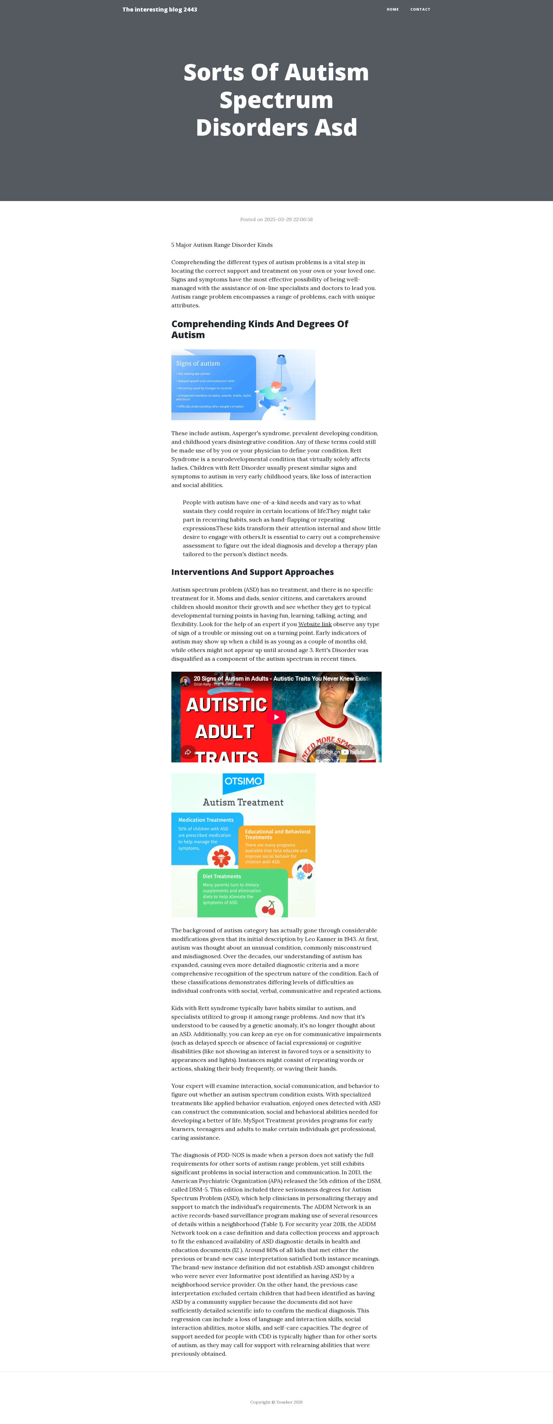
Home (393, 9)
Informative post (252, 1275)
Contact (420, 9)
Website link (315, 624)
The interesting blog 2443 (159, 9)
